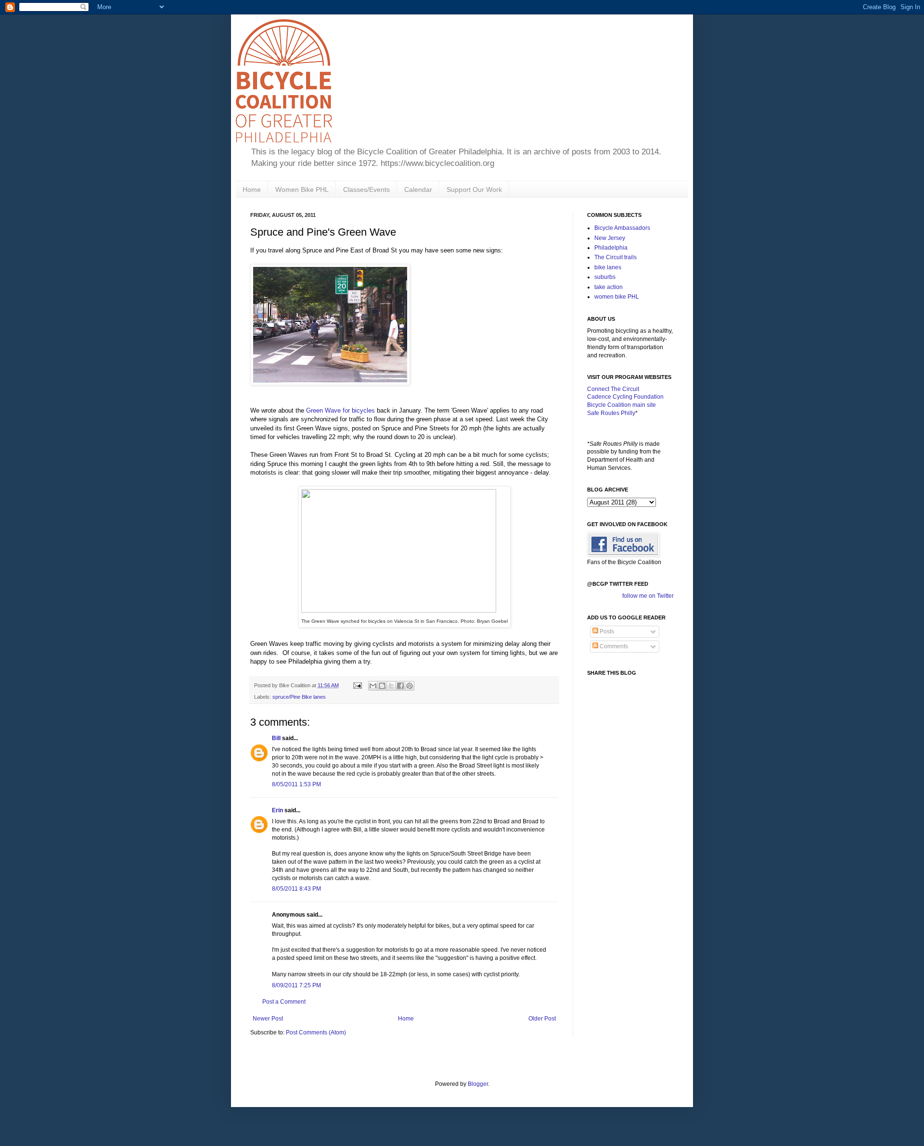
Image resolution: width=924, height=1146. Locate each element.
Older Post (542, 1018)
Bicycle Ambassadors (622, 228)
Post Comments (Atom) (316, 1032)
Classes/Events (366, 189)
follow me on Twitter (648, 595)
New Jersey (609, 238)
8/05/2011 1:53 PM (296, 784)
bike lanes (607, 267)
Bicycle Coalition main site (621, 405)
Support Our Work (474, 189)
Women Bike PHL (302, 189)
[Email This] (373, 686)
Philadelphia (611, 247)
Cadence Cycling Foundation (625, 396)
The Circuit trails (615, 257)
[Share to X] (391, 686)
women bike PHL (616, 296)
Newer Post (268, 1018)
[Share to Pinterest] (409, 686)
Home (252, 189)
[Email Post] (357, 685)
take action (608, 287)
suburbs (605, 277)
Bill (276, 738)
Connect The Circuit (613, 389)
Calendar (418, 189)
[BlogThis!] (382, 686)
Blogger (478, 1084)
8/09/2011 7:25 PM (296, 985)
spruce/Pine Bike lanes (299, 697)
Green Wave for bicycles (340, 410)
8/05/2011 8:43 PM (296, 888)
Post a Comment (284, 1001)
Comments (613, 646)
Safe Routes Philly (611, 413)
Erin (277, 810)
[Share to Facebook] (400, 686)
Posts (606, 631)
